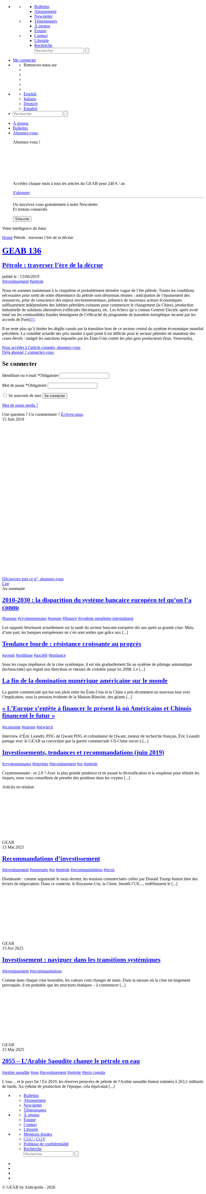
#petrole (36, 281)
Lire (5, 583)
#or (80, 764)
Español (30, 108)
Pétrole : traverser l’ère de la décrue (52, 265)
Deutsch (31, 103)
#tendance (57, 655)
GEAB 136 (21, 250)
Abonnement (45, 11)
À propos (42, 26)
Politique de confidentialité (46, 1144)
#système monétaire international (105, 618)
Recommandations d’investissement (51, 858)
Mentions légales (38, 1134)
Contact (40, 35)
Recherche (43, 45)
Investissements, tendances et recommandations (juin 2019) (83, 752)
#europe (54, 618)
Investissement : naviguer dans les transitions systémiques (81, 959)
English (30, 94)
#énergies (40, 764)
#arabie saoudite (16, 1072)
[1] (32, 319)
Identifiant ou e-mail (30, 375)
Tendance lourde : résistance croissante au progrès (71, 643)
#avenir (8, 655)
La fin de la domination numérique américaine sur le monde (85, 680)
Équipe (40, 30)
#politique (24, 655)
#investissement (15, 281)
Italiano (30, 98)
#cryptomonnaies (32, 618)
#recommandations (86, 869)
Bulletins (41, 6)
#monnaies (39, 869)
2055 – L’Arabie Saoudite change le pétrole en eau (71, 1060)
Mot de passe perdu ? (20, 405)
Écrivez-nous (72, 414)
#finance (69, 618)
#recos (109, 869)
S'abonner (21, 192)
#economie (11, 727)
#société (40, 655)
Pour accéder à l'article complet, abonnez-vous (41, 347)
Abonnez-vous (25, 133)
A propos (20, 123)
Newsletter (43, 16)
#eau (35, 1072)
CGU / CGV (35, 1139)
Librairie (41, 40)
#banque (9, 618)
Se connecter (54, 396)
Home (7, 237)
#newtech (44, 727)
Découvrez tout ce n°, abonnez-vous (33, 579)
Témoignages (45, 21)
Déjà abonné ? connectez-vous (28, 352)
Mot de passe (24, 385)
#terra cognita (93, 1072)
